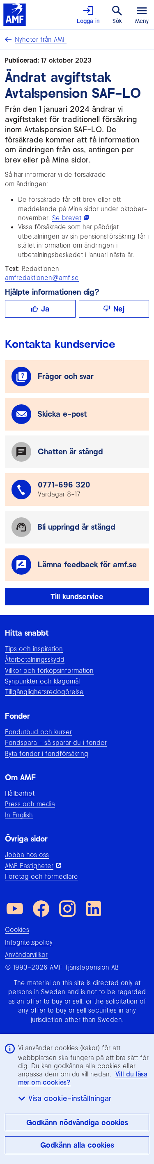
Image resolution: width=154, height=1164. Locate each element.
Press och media (30, 804)
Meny (142, 21)
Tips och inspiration (34, 649)
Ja (45, 309)
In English (19, 815)
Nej (118, 309)
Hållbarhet (19, 793)
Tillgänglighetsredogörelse (44, 692)
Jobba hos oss (27, 854)
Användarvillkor (26, 954)
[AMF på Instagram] (67, 908)
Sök (117, 21)
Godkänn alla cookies (77, 1145)
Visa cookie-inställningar (69, 1098)
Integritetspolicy (29, 942)
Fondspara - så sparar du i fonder (56, 742)
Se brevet (66, 218)
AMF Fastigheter (29, 866)
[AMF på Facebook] (41, 908)
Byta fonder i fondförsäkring (46, 753)
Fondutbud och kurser (38, 732)
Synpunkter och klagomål (42, 681)
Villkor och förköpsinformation (49, 670)
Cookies (17, 929)
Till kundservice (77, 596)
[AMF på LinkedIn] (93, 908)
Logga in (88, 21)
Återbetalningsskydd (34, 659)
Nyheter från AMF (41, 39)
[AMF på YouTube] (15, 908)
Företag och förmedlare (41, 876)
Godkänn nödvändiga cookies (77, 1122)
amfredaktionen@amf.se (42, 277)
